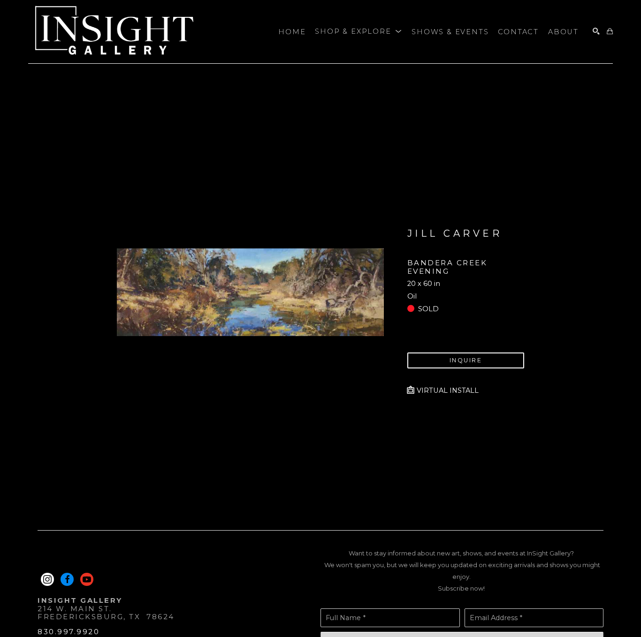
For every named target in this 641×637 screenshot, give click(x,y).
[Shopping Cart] (610, 31)
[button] (358, 31)
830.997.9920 (68, 631)
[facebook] (67, 579)
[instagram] (47, 579)
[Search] (596, 31)
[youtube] (86, 579)
